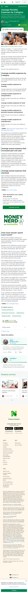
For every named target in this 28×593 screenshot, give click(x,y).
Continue (13, 590)
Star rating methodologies (6, 455)
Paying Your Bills (6, 316)
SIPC (12, 537)
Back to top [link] (6, 331)
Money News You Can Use (8, 312)
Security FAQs (18, 445)
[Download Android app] (18, 428)
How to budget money (12, 303)
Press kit (5, 462)
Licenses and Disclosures (19, 505)
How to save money (11, 190)
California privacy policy (7, 479)
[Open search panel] (12, 2)
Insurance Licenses (13, 514)
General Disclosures (15, 541)
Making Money (20, 312)
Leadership (5, 445)
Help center (18, 443)
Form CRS (12, 539)
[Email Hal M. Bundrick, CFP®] (13, 343)
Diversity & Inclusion (8, 450)
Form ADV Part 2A (18, 539)
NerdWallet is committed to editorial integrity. (12, 46)
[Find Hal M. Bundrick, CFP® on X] (10, 343)
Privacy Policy (6, 540)
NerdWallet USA (15, 574)
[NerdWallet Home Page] (5, 2)
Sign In (18, 2)
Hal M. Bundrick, (14, 340)
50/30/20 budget (15, 251)
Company (5, 443)
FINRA (9, 537)
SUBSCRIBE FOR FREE (14, 207)
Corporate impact (7, 448)
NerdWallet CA (15, 577)
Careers (5, 447)
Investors (5, 464)
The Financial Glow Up (7, 309)
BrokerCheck (11, 542)
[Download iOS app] (9, 428)
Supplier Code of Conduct (7, 474)
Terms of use (6, 471)
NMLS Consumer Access (8, 505)
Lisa (13, 358)
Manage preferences (14, 586)
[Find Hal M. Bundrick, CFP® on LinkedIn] (15, 343)
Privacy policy (6, 476)
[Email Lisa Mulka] (10, 360)
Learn (6, 6)
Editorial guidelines (8, 452)
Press (4, 460)
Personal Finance (16, 316)
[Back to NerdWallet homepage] (2, 6)
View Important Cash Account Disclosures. (13, 547)
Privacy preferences (8, 482)
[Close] (26, 580)
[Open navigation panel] (2, 2)
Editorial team (6, 458)
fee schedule (21, 541)
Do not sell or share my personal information (8, 485)
